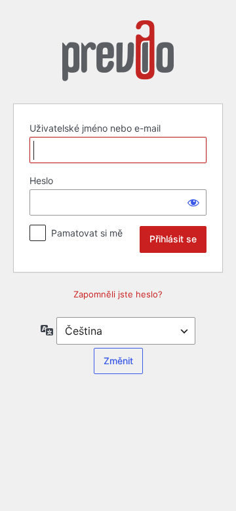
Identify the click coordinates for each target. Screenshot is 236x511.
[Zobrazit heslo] (193, 202)
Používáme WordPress (118, 54)
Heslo (41, 180)
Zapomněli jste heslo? (118, 294)
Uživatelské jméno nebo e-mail (95, 128)
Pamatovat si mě (87, 232)
